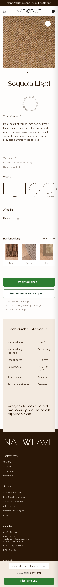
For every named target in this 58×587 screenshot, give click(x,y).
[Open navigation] (5, 11)
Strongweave (9, 471)
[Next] (36, 72)
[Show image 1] (27, 72)
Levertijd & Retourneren (14, 497)
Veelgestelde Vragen (12, 492)
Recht (15, 197)
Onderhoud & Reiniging (13, 511)
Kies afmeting (28, 581)
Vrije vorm (50, 197)
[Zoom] (48, 24)
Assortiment (8, 467)
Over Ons (7, 462)
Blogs (5, 516)
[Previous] (21, 72)
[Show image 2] (30, 72)
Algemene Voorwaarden (13, 502)
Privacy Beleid (9, 506)
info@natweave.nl (10, 532)
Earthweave (8, 476)
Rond (35, 197)
